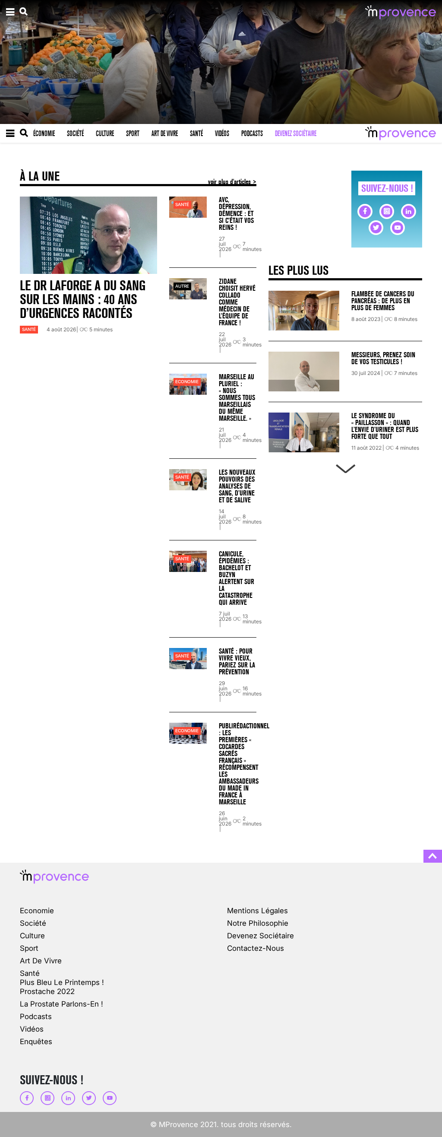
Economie (187, 381)
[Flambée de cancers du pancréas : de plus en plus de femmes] (303, 310)
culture (32, 935)
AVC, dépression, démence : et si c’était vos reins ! (236, 214)
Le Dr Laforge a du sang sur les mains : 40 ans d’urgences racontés (82, 299)
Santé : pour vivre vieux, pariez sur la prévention (237, 661)
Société (75, 133)
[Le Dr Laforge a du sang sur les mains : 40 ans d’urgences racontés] (88, 235)
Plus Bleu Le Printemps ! (62, 982)
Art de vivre (165, 133)
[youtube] (397, 227)
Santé (196, 133)
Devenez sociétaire (295, 133)
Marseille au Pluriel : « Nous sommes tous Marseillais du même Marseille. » (237, 397)
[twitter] (376, 227)
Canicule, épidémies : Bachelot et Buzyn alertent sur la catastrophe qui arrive (236, 578)
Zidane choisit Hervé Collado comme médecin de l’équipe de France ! (237, 302)
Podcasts (252, 133)
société (33, 922)
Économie (44, 133)
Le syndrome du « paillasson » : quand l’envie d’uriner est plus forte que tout (384, 426)
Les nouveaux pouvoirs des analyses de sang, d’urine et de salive (237, 486)
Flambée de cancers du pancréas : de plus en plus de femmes (382, 301)
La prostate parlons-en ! (61, 1003)
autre (182, 286)
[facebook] (364, 211)
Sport (132, 133)
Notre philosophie (257, 922)
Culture (105, 133)
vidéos (32, 1028)
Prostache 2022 (47, 991)
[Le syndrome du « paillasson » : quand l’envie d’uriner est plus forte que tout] (303, 432)
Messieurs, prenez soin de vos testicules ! (383, 358)
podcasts (36, 1016)
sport (29, 948)
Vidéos (222, 133)
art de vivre (41, 960)
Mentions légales (257, 910)
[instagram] (386, 211)
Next (345, 467)
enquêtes (36, 1041)
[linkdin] (408, 211)
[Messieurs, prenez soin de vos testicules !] (303, 371)
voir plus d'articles (230, 182)
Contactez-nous (255, 948)
